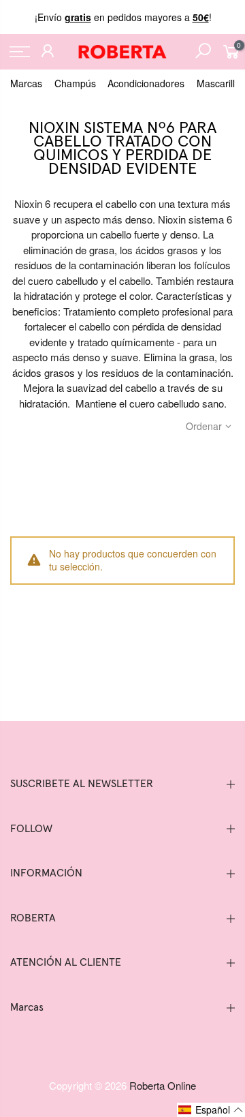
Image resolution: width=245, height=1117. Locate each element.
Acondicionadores (146, 83)
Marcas (26, 83)
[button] (211, 1110)
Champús (75, 83)
